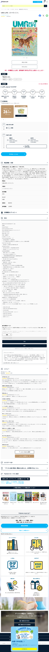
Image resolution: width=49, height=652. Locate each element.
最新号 (4, 79)
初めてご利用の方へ (24, 530)
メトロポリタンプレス (5, 15)
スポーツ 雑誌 (6, 9)
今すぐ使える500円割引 (43, 83)
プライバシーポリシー (10, 643)
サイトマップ (44, 643)
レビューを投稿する (23, 456)
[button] (27, 58)
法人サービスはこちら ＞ (6, 533)
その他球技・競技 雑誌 (14, 9)
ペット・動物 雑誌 (6, 483)
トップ (2, 9)
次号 (10, 79)
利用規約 (4, 643)
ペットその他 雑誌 (18, 483)
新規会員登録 (24, 525)
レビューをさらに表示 (25, 451)
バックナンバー (17, 79)
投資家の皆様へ (38, 643)
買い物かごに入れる (13, 154)
